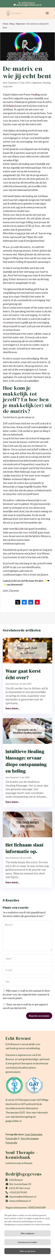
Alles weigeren (27, 1233)
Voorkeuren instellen (27, 1242)
